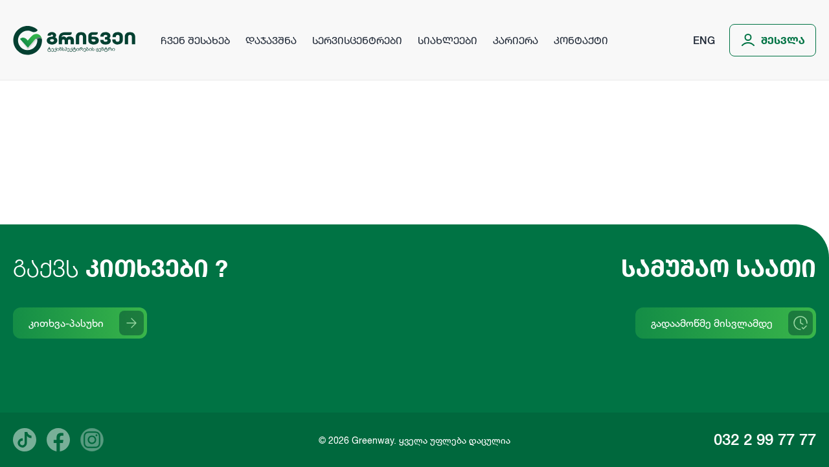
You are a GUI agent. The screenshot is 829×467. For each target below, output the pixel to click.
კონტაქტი (581, 40)
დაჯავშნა (271, 40)
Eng (704, 40)
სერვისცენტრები (357, 40)
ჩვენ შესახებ (195, 40)
